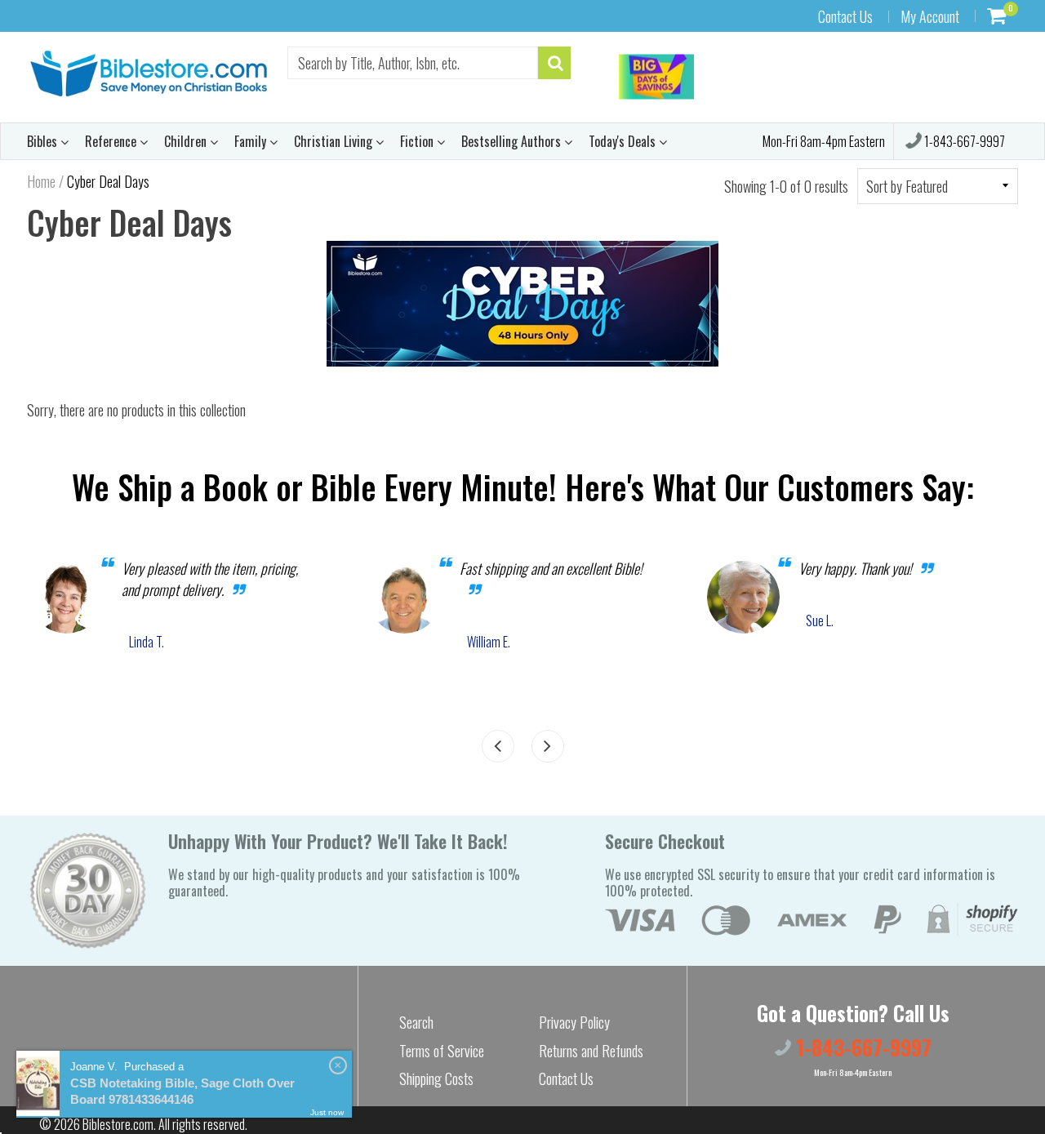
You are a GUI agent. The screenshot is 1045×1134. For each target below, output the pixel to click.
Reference (112, 141)
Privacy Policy (574, 1022)
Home (41, 181)
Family (251, 141)
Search (416, 1022)
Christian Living (335, 141)
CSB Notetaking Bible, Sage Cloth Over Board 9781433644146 (182, 1091)
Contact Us (845, 16)
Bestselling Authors (512, 141)
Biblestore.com (117, 1124)
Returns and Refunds (591, 1050)
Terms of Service (441, 1050)
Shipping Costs (436, 1078)
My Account (929, 16)
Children (187, 141)
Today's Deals (624, 141)
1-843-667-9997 (963, 141)
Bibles (43, 141)
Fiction (418, 141)
